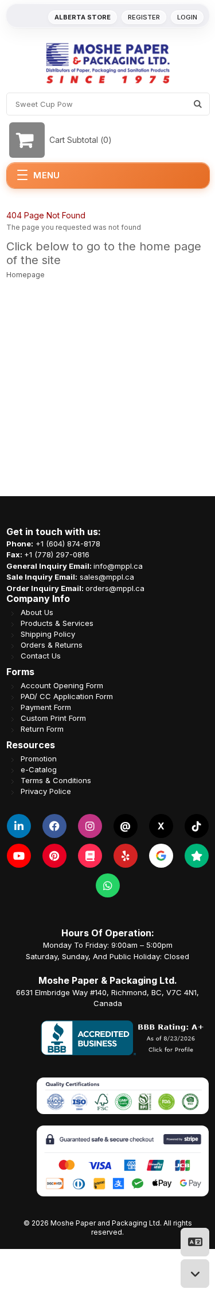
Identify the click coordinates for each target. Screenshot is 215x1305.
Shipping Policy (48, 634)
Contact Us (41, 656)
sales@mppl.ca (107, 576)
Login (187, 17)
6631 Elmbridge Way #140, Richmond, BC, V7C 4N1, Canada (107, 998)
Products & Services (57, 623)
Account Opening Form (62, 685)
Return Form (42, 729)
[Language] (195, 1242)
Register (144, 17)
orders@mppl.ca (114, 588)
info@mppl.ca (118, 565)
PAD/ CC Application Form (67, 696)
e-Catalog (39, 769)
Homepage (25, 274)
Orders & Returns (52, 645)
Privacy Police (46, 791)
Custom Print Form (53, 718)
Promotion (39, 759)
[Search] (197, 104)
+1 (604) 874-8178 (68, 543)
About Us (37, 612)
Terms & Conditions (56, 780)
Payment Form (46, 707)
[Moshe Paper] (108, 63)
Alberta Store (82, 17)
